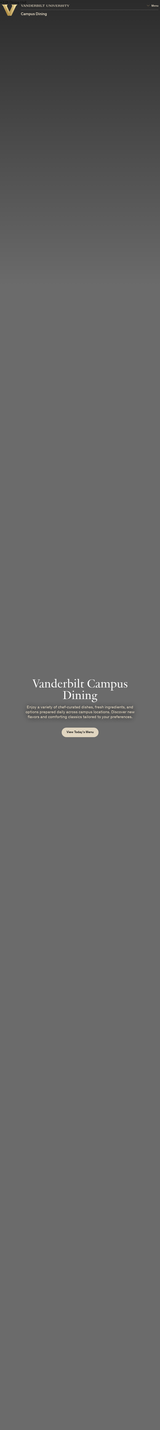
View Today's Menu (80, 732)
